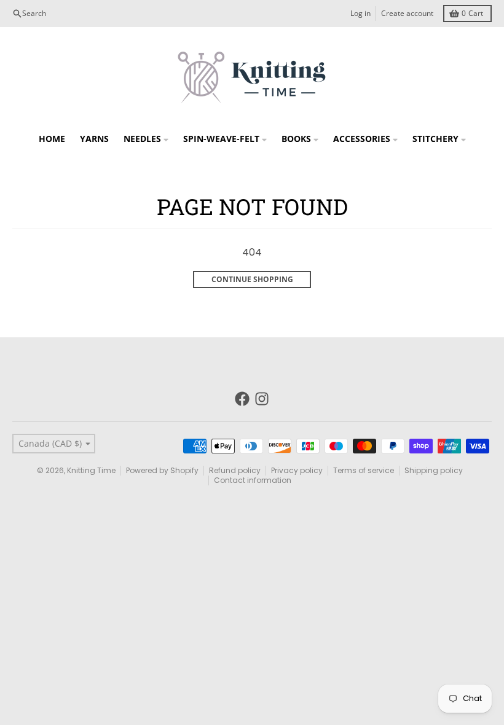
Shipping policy (433, 470)
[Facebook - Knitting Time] (242, 398)
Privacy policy (297, 470)
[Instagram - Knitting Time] (261, 398)
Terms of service (363, 470)
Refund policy (235, 470)
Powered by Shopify (162, 470)
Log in (360, 13)
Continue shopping (252, 279)
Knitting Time (91, 470)
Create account (407, 13)
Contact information (252, 480)
